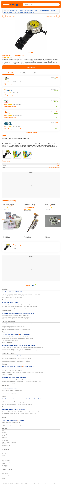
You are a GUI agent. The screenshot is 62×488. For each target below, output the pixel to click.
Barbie (3, 455)
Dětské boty (4, 463)
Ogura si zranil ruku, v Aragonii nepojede (10, 340)
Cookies (35, 485)
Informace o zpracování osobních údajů (25, 485)
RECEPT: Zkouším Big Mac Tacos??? (9, 393)
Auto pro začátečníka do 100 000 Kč (9, 442)
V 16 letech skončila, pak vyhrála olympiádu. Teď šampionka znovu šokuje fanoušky (18, 305)
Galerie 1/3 (31, 52)
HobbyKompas (5, 440)
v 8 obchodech (6, 237)
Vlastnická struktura (50, 485)
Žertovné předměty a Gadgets (47, 10)
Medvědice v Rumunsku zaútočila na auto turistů (11, 424)
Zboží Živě (4, 432)
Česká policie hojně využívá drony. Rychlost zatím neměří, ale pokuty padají (17, 337)
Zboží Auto (4, 443)
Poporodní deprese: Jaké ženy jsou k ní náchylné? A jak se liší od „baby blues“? (17, 404)
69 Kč (56, 106)
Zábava (21, 10)
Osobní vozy (4, 434)
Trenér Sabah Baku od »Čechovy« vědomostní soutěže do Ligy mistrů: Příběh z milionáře (19, 306)
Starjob (3, 472)
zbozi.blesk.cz (5, 437)
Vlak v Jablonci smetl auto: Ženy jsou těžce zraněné (12, 297)
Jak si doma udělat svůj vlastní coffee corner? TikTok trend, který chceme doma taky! (19, 392)
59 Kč (56, 117)
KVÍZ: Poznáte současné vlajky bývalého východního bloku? (13, 383)
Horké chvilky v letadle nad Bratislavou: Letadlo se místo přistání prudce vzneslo (18, 318)
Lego (3, 457)
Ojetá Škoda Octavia (6, 445)
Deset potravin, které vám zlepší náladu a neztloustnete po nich (14, 402)
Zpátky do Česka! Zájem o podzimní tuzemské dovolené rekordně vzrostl (16, 379)
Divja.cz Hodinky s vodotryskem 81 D (13, 55)
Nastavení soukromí (42, 485)
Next (59, 221)
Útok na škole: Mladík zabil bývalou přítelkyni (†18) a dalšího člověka (15, 315)
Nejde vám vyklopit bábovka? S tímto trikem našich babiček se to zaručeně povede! (18, 369)
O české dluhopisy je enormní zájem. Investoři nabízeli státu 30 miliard (16, 361)
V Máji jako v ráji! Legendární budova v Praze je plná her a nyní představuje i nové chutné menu (21, 294)
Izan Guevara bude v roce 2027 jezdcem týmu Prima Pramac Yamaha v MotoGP (17, 338)
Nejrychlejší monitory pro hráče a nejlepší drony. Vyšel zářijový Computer (16, 349)
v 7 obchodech (27, 237)
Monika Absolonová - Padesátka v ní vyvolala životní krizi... (13, 326)
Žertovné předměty (9, 12)
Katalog (12, 10)
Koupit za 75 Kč (31, 67)
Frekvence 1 (4, 476)
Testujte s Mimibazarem (6, 452)
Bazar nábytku (5, 466)
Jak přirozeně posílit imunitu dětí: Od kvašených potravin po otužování (16, 329)
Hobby (16, 10)
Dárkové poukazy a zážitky (31, 10)
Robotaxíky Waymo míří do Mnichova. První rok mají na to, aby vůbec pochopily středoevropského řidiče (22, 347)
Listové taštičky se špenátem (7, 328)
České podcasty (5, 473)
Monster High (4, 453)
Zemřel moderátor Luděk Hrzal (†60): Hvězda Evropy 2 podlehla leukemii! (16, 317)
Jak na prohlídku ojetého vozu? (8, 439)
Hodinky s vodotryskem (10, 95)
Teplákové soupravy (6, 462)
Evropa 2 (3, 478)
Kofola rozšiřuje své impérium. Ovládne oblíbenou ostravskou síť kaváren (16, 358)
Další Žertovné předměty (8, 204)
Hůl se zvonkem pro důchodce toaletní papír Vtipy (31, 206)
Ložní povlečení (5, 465)
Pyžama (3, 458)
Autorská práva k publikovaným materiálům (38, 483)
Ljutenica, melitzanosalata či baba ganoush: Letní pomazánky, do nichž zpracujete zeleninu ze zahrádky (22, 372)
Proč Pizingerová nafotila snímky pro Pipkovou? (11, 425)
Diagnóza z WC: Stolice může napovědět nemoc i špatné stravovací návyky (16, 401)
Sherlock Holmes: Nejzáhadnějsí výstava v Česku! (11, 422)
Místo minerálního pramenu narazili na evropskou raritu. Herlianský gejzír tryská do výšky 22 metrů (21, 381)
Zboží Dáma (4, 435)
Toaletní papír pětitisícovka (10, 206)
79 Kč (56, 95)
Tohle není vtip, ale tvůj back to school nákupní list (12, 390)
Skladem (56, 79)
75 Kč (56, 84)
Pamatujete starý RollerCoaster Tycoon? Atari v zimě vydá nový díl (15, 415)
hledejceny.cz (4, 430)
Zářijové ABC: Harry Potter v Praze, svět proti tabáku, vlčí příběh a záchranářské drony (19, 413)
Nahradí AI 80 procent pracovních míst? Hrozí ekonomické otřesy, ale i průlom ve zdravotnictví (20, 360)
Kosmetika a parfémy (6, 460)
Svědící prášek (48, 206)
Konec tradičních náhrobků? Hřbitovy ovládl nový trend (13, 295)
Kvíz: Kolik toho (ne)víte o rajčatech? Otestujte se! (12, 370)
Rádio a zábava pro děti (7, 475)
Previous (3, 221)
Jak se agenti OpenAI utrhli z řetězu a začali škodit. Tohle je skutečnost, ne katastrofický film (20, 351)
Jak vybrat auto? (5, 447)
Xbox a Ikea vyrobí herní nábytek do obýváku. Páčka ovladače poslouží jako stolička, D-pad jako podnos (22, 411)
